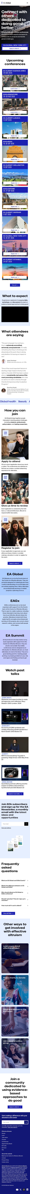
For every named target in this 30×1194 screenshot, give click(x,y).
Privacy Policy (5, 1160)
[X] (20, 1190)
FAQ (3, 1149)
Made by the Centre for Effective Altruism (12, 1155)
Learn (3, 1135)
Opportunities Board (7, 1143)
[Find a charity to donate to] (15, 1004)
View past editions (6, 828)
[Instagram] (24, 1190)
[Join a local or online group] (15, 1067)
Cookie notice (5, 1162)
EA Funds (4, 1145)
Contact (4, 1158)
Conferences (5, 1141)
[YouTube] (17, 1190)
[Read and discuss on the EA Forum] (15, 1036)
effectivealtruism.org (6, 1165)
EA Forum (4, 1147)
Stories (3, 1133)
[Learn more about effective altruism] (15, 973)
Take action (5, 1137)
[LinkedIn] (27, 1190)
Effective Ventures (15, 1167)
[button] (27, 2)
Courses (4, 1139)
